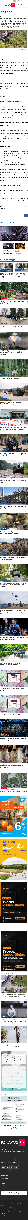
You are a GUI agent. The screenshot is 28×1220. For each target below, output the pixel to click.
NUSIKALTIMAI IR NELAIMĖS (14, 1162)
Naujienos (9, 1210)
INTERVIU (3, 1167)
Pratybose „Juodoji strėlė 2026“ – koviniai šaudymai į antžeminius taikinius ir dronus (13, 454)
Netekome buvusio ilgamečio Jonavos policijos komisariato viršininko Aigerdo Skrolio (14, 1021)
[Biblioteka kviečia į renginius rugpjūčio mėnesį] (12, 1110)
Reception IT (10, 1207)
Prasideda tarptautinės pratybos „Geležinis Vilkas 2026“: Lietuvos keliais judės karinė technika (13, 584)
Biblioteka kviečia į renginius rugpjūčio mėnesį (14, 1126)
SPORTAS (18, 1160)
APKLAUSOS (4, 1162)
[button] (11, 1128)
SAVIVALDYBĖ (12, 1160)
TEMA (20, 1165)
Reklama (4, 1183)
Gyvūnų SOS (18, 1211)
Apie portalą (5, 1178)
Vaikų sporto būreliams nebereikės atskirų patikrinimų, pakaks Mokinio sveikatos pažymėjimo (13, 765)
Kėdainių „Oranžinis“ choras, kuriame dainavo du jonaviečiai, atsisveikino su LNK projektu (13, 739)
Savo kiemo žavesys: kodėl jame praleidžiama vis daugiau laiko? (10, 663)
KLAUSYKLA (15, 1165)
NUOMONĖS (9, 1167)
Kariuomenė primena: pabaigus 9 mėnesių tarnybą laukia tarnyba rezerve (6, 275)
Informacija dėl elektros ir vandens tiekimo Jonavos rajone (14, 1045)
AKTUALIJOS (4, 1160)
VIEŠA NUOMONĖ (15, 1170)
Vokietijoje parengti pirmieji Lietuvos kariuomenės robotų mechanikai (11, 532)
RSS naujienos (5, 1185)
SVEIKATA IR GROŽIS (6, 1165)
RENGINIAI (16, 1167)
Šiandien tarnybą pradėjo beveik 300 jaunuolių (20, 274)
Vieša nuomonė (17, 1210)
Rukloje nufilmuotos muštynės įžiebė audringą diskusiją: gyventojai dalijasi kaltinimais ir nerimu (14, 996)
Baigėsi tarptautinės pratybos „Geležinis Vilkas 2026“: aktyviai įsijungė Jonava (12, 402)
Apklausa (10, 1211)
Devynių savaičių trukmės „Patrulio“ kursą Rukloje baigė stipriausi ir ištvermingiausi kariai (12, 611)
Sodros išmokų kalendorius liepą (10, 714)
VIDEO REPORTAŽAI (5, 1170)
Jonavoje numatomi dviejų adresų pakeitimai (13, 791)
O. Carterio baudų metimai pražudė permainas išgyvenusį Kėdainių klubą (14, 638)
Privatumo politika (6, 1181)
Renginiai (4, 1211)
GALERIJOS (23, 1170)
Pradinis (3, 1210)
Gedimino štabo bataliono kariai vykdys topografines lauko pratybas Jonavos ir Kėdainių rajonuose (13, 22)
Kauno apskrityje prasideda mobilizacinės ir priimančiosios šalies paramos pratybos (13, 428)
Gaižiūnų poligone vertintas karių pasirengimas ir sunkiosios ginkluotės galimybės (11, 352)
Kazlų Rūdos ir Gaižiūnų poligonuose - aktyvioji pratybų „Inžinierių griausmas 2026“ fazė (13, 480)
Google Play (15, 1193)
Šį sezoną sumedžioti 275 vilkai (9, 378)
